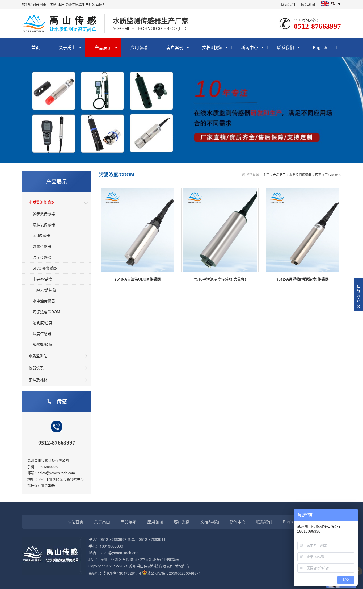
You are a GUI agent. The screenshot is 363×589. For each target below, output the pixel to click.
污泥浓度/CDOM (46, 311)
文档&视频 (212, 47)
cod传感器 (41, 235)
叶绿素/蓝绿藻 (44, 290)
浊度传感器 (42, 257)
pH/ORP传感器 (45, 268)
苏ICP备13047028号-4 (122, 573)
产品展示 (103, 47)
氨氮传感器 (42, 246)
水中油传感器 (44, 300)
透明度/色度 (42, 322)
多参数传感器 (44, 213)
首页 (35, 47)
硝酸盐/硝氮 (42, 344)
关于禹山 (67, 47)
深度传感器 (42, 333)
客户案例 (174, 47)
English (320, 47)
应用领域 (138, 47)
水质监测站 (38, 355)
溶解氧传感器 (44, 224)
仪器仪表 (36, 367)
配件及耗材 (38, 379)
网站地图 (308, 4)
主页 (266, 174)
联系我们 (288, 4)
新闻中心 (249, 47)
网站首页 (75, 521)
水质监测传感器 (42, 202)
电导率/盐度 (42, 279)
